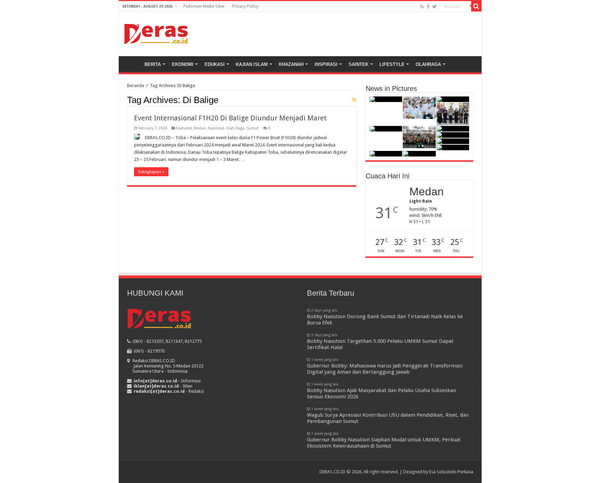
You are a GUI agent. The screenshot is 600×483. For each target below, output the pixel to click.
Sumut (253, 128)
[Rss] (422, 6)
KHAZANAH (291, 64)
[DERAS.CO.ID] (156, 32)
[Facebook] (428, 6)
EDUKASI (215, 64)
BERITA (152, 64)
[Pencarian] (476, 6)
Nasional (216, 128)
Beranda (131, 63)
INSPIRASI (326, 64)
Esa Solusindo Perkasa (451, 471)
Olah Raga (235, 128)
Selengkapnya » (151, 171)
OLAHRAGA (428, 64)
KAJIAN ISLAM (252, 64)
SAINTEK (358, 64)
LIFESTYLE (392, 64)
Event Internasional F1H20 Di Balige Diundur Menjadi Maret (230, 118)
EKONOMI (182, 64)
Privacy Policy (245, 6)
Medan (200, 128)
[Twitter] (435, 6)
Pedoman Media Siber (204, 6)
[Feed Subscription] (354, 99)
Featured (184, 128)
